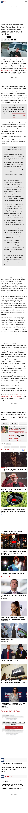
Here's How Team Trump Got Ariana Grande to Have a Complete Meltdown (14, 618)
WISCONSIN (22, 446)
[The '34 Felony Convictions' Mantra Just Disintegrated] (14, 586)
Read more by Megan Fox (16, 440)
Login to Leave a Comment (14, 727)
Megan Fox (3, 36)
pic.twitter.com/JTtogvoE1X (19, 113)
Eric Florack (4, 598)
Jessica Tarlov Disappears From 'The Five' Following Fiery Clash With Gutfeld (13, 704)
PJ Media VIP (21, 416)
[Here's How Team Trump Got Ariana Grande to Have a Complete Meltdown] (14, 608)
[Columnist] (5, 429)
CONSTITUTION (15, 446)
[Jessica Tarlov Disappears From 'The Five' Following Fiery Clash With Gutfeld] (14, 694)
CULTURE (8, 443)
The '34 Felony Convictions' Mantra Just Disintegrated (14, 596)
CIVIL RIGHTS (7, 446)
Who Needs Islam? (7, 640)
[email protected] (13, 438)
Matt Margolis (4, 620)
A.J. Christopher (4, 641)
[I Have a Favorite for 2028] (14, 651)
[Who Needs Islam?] (14, 631)
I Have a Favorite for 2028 (9, 660)
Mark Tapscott (4, 684)
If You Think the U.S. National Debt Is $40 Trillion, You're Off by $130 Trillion (13, 681)
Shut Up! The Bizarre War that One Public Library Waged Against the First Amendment (18, 434)
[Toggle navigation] (26, 1)
